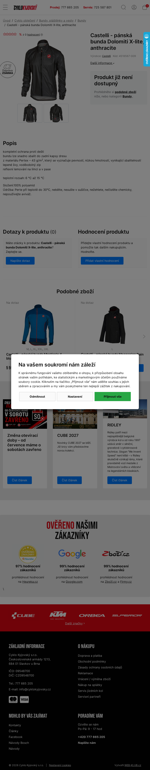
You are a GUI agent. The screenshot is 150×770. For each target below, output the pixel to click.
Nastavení (75, 396)
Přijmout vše (113, 396)
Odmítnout (37, 396)
